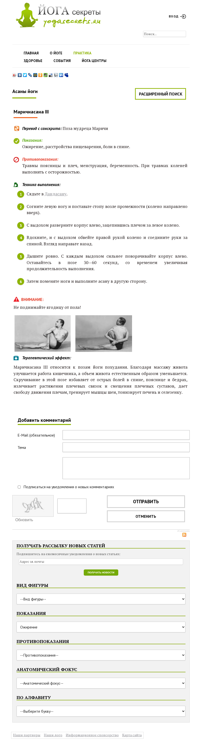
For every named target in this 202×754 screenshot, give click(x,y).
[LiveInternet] (56, 74)
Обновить (24, 520)
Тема (21, 447)
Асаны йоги (25, 91)
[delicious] (50, 74)
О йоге (56, 53)
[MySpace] (66, 74)
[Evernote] (45, 74)
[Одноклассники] (40, 74)
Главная (31, 53)
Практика (82, 53)
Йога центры (94, 60)
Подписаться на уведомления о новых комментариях (68, 486)
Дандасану (56, 194)
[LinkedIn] (61, 74)
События (62, 60)
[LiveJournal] (30, 74)
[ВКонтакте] (19, 74)
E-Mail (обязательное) (36, 435)
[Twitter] (25, 74)
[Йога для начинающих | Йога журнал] (58, 13)
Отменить (145, 516)
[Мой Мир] (35, 74)
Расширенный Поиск (160, 94)
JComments (183, 531)
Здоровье (33, 60)
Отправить (146, 501)
